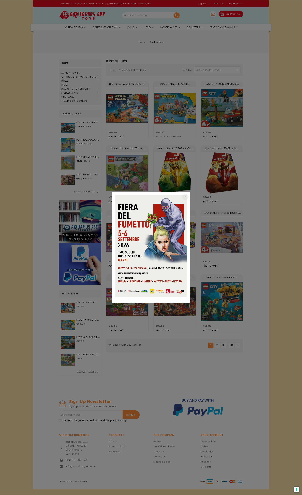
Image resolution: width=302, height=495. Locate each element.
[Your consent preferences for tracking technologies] (296, 489)
